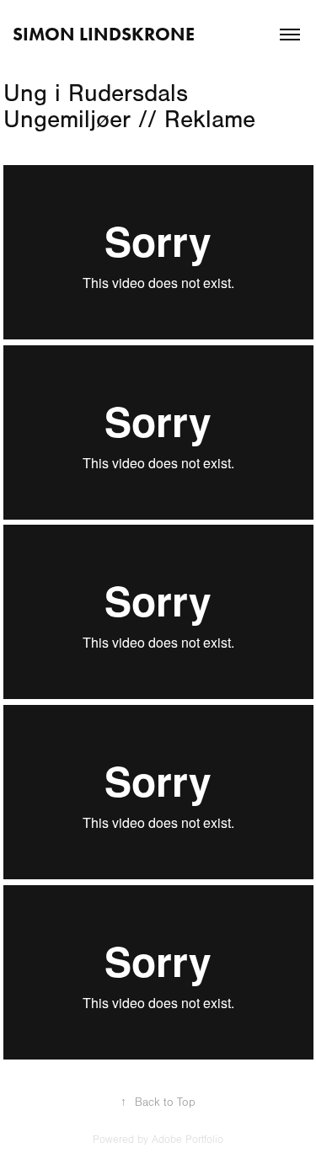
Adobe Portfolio (187, 1139)
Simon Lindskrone (106, 34)
